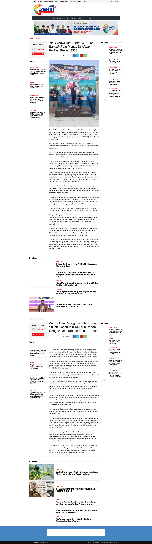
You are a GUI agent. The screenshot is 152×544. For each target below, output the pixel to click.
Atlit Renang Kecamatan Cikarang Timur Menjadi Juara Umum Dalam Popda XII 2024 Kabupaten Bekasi (76, 292)
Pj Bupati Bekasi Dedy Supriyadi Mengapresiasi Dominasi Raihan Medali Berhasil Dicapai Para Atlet (77, 284)
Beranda (31, 38)
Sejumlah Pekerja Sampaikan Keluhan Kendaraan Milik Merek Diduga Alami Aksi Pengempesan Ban (37, 114)
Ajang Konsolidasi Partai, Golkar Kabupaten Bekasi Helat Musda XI (36, 86)
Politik (32, 82)
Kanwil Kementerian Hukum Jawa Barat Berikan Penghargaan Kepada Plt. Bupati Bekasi (37, 100)
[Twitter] (113, 1)
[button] (116, 18)
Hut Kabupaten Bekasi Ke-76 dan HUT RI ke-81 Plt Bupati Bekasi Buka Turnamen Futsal (76, 265)
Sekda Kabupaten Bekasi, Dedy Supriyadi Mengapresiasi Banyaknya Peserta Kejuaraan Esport (74, 305)
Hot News (33, 110)
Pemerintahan (34, 95)
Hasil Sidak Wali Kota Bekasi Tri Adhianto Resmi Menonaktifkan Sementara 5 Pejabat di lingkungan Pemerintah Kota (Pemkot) (115, 93)
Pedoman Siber (90, 542)
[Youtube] (117, 1)
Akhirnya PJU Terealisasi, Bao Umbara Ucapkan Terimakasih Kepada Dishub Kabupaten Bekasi (38, 72)
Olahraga (38, 38)
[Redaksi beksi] (34, 49)
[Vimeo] (115, 1)
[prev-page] (102, 100)
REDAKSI (97, 542)
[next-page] (105, 100)
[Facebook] (110, 1)
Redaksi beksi (40, 49)
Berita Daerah (34, 67)
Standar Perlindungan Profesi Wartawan (109, 542)
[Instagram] (112, 1)
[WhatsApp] (85, 55)
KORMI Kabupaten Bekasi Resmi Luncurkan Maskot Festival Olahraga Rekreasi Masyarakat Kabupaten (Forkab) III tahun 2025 (75, 274)
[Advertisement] (129, 27)
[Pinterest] (81, 55)
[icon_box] (84, 1)
